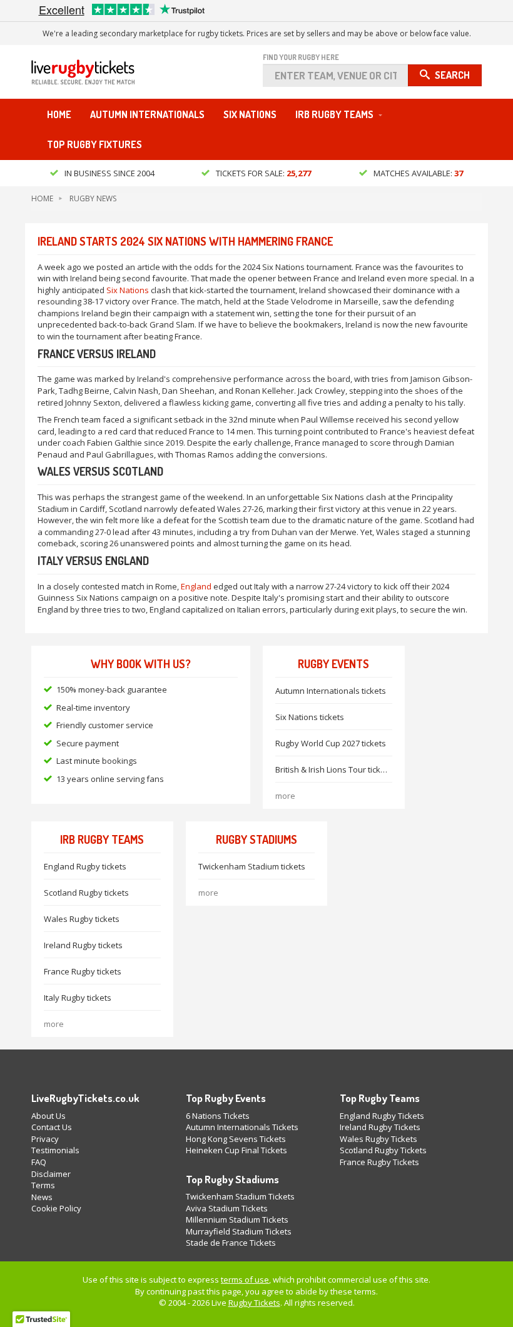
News (42, 1197)
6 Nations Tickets (218, 1115)
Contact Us (51, 1127)
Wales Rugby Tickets (378, 1138)
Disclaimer (51, 1173)
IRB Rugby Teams (334, 114)
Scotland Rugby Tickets (383, 1150)
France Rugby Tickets (379, 1162)
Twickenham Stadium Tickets (240, 1196)
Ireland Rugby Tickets (380, 1127)
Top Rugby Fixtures (94, 144)
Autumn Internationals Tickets (242, 1127)
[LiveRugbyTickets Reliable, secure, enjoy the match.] (83, 76)
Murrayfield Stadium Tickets (239, 1231)
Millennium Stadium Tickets (237, 1219)
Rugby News (92, 198)
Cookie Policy (56, 1208)
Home (59, 114)
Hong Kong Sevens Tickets (236, 1138)
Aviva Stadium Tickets (227, 1208)
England (196, 586)
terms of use (245, 1279)
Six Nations (250, 114)
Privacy (45, 1138)
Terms (43, 1185)
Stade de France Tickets (231, 1242)
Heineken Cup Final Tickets (236, 1150)
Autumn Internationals (147, 114)
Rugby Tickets (254, 1302)
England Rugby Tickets (382, 1115)
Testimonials (55, 1150)
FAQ (38, 1162)
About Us (48, 1115)
